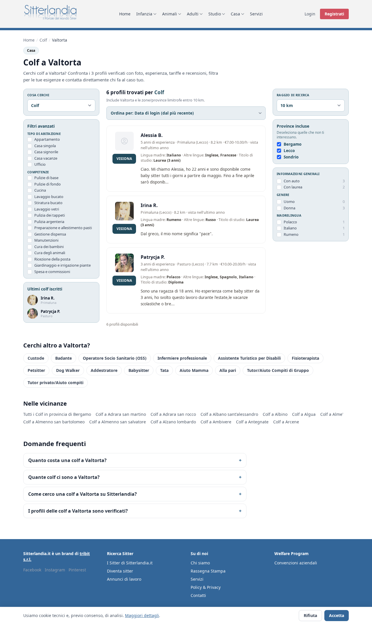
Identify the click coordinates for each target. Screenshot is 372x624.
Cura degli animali (49, 252)
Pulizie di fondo (47, 184)
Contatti (198, 595)
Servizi (256, 14)
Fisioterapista (305, 358)
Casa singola (45, 145)
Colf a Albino (275, 414)
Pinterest (77, 570)
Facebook (32, 570)
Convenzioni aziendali (295, 563)
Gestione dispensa (50, 234)
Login (310, 14)
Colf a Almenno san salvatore (117, 422)
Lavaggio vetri (46, 209)
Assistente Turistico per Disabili (249, 358)
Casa (235, 14)
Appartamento (47, 139)
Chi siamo (200, 563)
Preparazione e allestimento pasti (63, 227)
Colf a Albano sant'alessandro (229, 414)
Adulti (192, 14)
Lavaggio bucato (48, 196)
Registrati (334, 14)
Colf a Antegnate (252, 422)
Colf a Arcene (286, 422)
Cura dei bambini (49, 246)
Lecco (289, 150)
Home (124, 14)
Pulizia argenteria (49, 221)
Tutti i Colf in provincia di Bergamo (57, 414)
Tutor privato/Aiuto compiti (55, 382)
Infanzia (144, 14)
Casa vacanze (45, 158)
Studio (214, 14)
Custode (36, 358)
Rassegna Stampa (208, 571)
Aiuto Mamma (194, 370)
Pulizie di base (46, 177)
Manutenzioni (46, 240)
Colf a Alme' (331, 414)
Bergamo (292, 144)
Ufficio (40, 164)
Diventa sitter (120, 571)
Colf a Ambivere (216, 422)
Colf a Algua (304, 414)
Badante (63, 358)
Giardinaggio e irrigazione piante (62, 265)
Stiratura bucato (48, 202)
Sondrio (291, 157)
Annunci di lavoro (124, 579)
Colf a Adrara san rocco (173, 414)
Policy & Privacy (206, 587)
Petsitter (36, 370)
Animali (169, 14)
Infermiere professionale (182, 358)
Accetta (336, 615)
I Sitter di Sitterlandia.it (130, 563)
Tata (164, 370)
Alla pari (227, 370)
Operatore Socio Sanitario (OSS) (114, 358)
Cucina (40, 190)
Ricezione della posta (52, 259)
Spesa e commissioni (52, 271)
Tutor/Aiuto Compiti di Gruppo (278, 370)
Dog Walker (68, 370)
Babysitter (138, 370)
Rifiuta (310, 615)
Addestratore (104, 370)
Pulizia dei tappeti (49, 215)
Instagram (55, 570)
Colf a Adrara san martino (121, 414)
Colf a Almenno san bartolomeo (54, 422)
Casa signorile (46, 151)
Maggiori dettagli (142, 615)
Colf (43, 40)
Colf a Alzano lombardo (173, 422)
